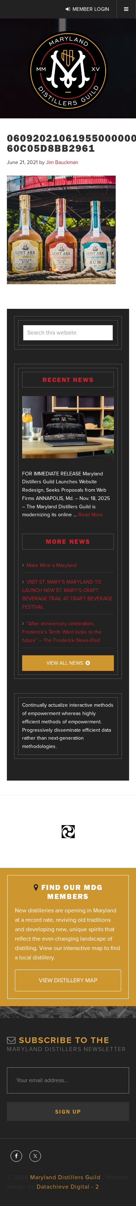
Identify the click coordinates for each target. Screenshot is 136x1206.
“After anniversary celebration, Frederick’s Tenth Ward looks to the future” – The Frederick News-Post (62, 632)
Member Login (91, 9)
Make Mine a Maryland (51, 565)
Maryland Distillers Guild (68, 71)
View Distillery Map (68, 980)
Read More (90, 515)
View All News (64, 663)
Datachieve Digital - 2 (68, 1186)
